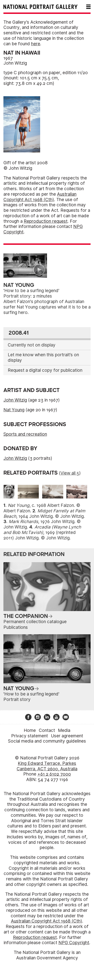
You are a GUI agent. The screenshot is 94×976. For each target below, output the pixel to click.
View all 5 (69, 473)
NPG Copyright (73, 942)
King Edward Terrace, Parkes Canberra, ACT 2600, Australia (47, 766)
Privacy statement (29, 735)
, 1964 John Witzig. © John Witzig (44, 513)
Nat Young (13, 409)
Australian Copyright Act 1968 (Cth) (39, 197)
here (35, 43)
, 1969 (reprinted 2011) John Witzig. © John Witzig (42, 532)
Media (64, 730)
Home (30, 730)
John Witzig (15, 63)
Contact (47, 730)
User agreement (67, 735)
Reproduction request (46, 221)
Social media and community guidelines (47, 741)
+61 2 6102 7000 (54, 774)
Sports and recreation (25, 434)
